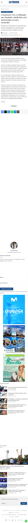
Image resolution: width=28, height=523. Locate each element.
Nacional (14, 106)
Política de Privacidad (12, 514)
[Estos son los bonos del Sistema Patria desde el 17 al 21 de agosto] (3, 389)
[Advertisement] (14, 178)
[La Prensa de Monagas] (14, 2)
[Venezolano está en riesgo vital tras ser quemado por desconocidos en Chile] (3, 412)
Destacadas (4, 11)
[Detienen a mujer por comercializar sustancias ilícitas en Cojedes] (3, 480)
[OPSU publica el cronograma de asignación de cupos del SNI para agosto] (3, 400)
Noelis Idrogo (14, 250)
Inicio (3, 9)
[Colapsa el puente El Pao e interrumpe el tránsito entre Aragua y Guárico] (3, 492)
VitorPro (17, 516)
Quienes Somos (23, 514)
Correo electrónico (4, 282)
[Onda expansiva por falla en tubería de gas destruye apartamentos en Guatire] (3, 406)
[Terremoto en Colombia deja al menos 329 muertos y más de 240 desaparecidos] (3, 474)
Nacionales (7, 9)
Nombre (2, 277)
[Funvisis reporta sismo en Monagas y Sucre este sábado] (3, 395)
